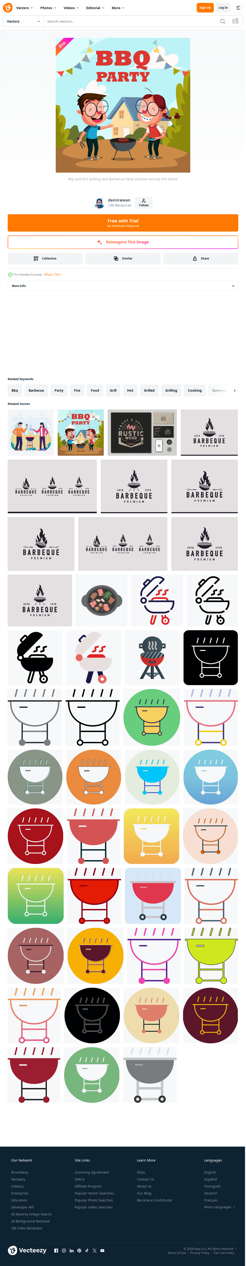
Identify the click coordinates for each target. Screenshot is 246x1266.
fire (77, 390)
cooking (195, 390)
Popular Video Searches (93, 1207)
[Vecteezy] (7, 8)
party (59, 390)
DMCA (79, 1179)
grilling (171, 390)
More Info (19, 286)
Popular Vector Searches (93, 1193)
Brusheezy (19, 1172)
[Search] (219, 21)
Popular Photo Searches (93, 1200)
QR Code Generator (26, 1228)
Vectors (22, 8)
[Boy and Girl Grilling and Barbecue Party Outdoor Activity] (81, 432)
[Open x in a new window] (95, 1250)
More (116, 8)
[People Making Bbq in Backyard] (31, 432)
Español (207, 1179)
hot (130, 390)
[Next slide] (227, 390)
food (95, 390)
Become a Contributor (154, 1200)
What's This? (52, 275)
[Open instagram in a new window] (64, 1250)
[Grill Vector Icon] (211, 657)
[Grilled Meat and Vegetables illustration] (102, 600)
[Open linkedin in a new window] (72, 1250)
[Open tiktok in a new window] (87, 1250)
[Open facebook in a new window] (56, 1250)
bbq (15, 390)
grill (113, 390)
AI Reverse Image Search (31, 1214)
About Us (143, 1186)
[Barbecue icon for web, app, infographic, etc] (157, 600)
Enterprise (19, 1193)
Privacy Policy (196, 1252)
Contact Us (145, 1179)
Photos (46, 8)
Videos (69, 8)
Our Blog (143, 1193)
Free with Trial (121, 223)
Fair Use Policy (220, 1252)
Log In (219, 8)
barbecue (36, 390)
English (207, 1172)
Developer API (22, 1207)
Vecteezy (18, 1179)
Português (209, 1186)
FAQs (140, 1172)
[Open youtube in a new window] (102, 1250)
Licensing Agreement (91, 1172)
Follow (142, 205)
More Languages (214, 1207)
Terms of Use (173, 1252)
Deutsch (207, 1193)
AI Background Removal (30, 1221)
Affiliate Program (87, 1186)
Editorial (93, 8)
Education (19, 1200)
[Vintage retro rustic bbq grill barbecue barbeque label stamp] (142, 432)
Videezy (17, 1186)
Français (208, 1200)
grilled (149, 390)
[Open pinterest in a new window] (79, 1250)
